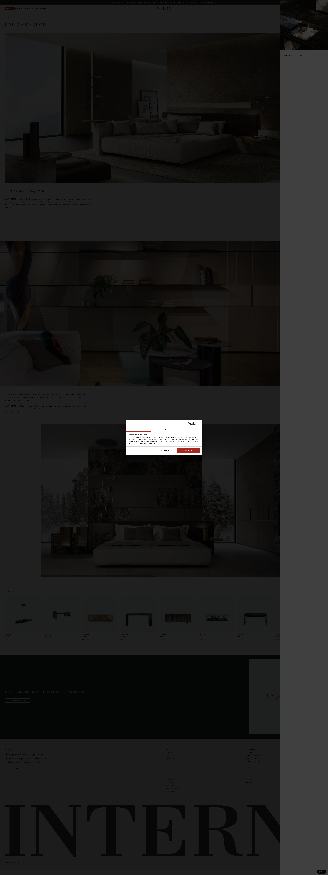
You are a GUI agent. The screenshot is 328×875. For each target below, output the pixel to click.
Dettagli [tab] (164, 429)
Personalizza (163, 450)
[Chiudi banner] (200, 423)
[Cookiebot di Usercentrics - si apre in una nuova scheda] (188, 423)
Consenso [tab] (138, 429)
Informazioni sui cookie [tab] (190, 429)
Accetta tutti (188, 450)
